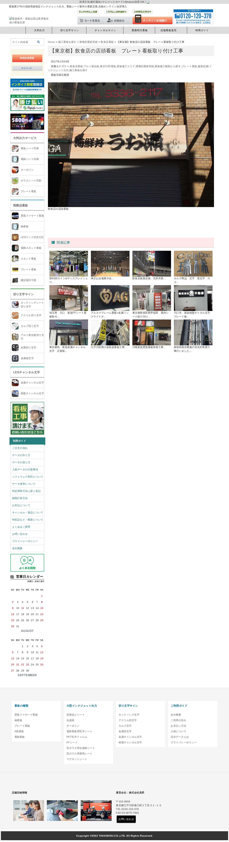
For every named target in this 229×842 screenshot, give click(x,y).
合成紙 (70, 720)
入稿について (178, 731)
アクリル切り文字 (31, 315)
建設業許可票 (28, 280)
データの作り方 (21, 455)
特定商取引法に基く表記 (26, 491)
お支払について (21, 505)
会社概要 (17, 548)
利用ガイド (202, 30)
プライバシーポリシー (25, 541)
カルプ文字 (125, 725)
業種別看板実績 (145, 66)
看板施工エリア (126, 66)
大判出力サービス (25, 138)
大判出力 (39, 30)
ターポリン (27, 169)
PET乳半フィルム (77, 736)
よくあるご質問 (21, 526)
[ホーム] (18, 30)
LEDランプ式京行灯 (32, 237)
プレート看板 (28, 191)
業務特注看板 (140, 30)
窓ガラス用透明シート (79, 753)
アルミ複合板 (91, 66)
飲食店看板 (76, 66)
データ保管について (24, 483)
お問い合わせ (20, 533)
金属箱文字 (27, 358)
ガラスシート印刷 (31, 180)
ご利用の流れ (178, 720)
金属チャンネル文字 (32, 382)
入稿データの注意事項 (25, 469)
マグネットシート (77, 759)
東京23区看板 (108, 66)
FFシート (72, 742)
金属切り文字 (28, 347)
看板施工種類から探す (168, 66)
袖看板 (25, 226)
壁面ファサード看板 (32, 215)
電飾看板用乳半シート (79, 731)
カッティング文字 (129, 714)
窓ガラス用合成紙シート (81, 748)
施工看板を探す (78, 70)
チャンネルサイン (105, 30)
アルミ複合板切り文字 (32, 337)
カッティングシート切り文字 (32, 304)
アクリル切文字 (128, 720)
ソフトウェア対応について (27, 476)
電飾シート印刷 (30, 159)
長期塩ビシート (76, 714)
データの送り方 (21, 462)
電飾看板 (19, 736)
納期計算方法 (20, 498)
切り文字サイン (69, 30)
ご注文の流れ (20, 448)
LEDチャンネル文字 (26, 372)
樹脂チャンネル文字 (32, 393)
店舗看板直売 (168, 30)
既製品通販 (20, 205)
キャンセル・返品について (27, 512)
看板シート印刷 (30, 148)
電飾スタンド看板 (31, 247)
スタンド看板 (28, 258)
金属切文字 (125, 731)
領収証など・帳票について (27, 519)
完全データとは (180, 736)
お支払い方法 (178, 725)
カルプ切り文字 (30, 326)
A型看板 (19, 731)
